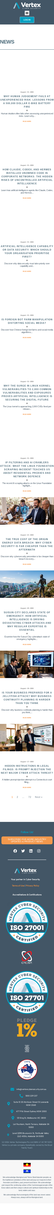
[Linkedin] (31, 851)
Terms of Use (18, 885)
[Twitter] (23, 851)
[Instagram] (38, 851)
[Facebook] (15, 851)
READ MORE (27, 787)
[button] (27, 13)
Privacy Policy (32, 885)
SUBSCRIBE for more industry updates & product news (27, 840)
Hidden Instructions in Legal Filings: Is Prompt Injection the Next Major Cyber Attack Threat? (27, 769)
